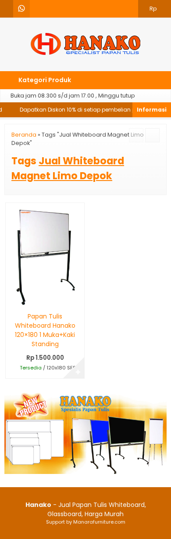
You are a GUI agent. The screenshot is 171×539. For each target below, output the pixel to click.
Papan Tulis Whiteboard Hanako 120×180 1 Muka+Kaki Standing (45, 330)
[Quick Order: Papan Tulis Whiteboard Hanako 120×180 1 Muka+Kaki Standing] (11, 299)
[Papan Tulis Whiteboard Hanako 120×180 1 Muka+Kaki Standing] (45, 254)
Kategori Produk (44, 80)
